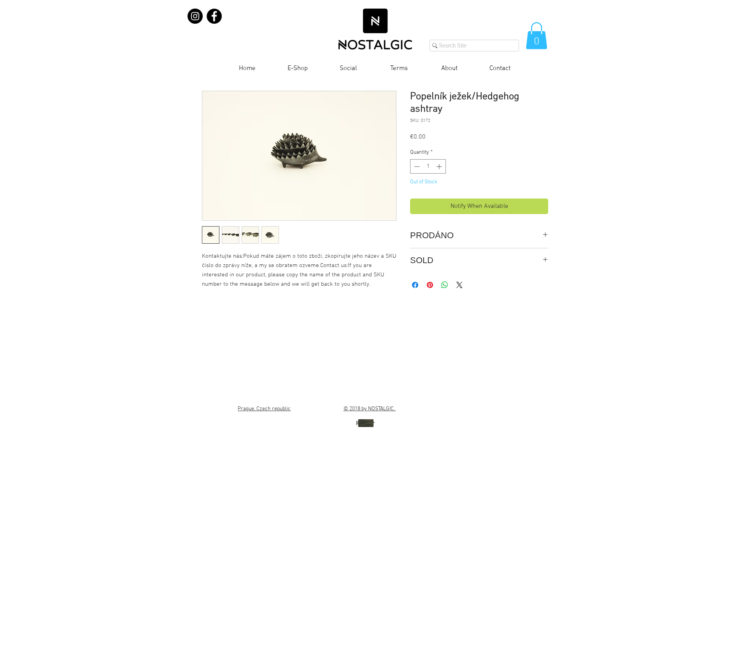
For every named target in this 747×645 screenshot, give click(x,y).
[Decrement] (416, 166)
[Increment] (440, 166)
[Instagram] (195, 16)
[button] (536, 35)
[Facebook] (214, 16)
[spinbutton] (428, 166)
